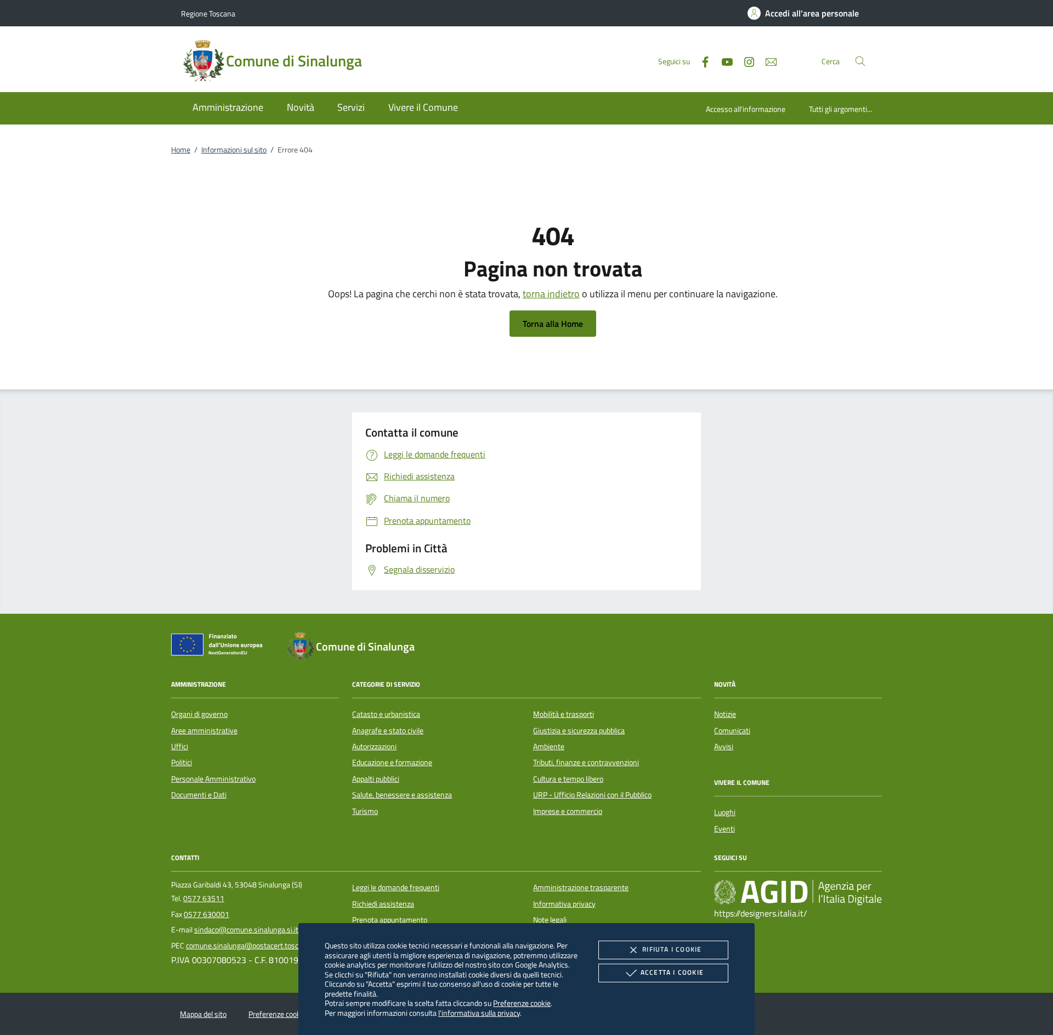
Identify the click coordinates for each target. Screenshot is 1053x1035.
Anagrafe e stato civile (387, 731)
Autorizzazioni (374, 746)
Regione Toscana (208, 13)
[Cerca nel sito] (860, 61)
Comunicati (732, 731)
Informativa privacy (564, 904)
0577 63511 (203, 898)
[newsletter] (767, 60)
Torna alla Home (553, 323)
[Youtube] (723, 60)
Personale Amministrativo (213, 779)
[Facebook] (701, 60)
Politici (181, 762)
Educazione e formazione (392, 762)
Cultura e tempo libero (568, 779)
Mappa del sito (203, 1014)
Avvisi (723, 746)
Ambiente (548, 746)
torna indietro (551, 293)
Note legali (550, 920)
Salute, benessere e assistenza (402, 795)
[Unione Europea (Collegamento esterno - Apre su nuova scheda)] (220, 646)
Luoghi (724, 812)
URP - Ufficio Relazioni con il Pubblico (592, 795)
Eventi (724, 829)
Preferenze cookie (522, 1003)
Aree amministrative (204, 731)
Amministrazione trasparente (581, 887)
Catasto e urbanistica (386, 714)
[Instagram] (745, 60)
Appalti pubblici (375, 779)
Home (180, 150)
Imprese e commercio (567, 811)
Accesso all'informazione (745, 109)
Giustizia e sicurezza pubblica (579, 731)
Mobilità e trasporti (563, 714)
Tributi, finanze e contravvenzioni (586, 762)
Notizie (725, 714)
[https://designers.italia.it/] (798, 892)
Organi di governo (199, 714)
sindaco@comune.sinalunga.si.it (246, 930)
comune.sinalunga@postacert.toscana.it (251, 946)
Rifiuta (671, 949)
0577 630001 (206, 914)
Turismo (365, 811)
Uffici (179, 746)
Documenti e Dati (199, 795)
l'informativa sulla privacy (479, 1013)
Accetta (672, 972)
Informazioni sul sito (234, 150)
